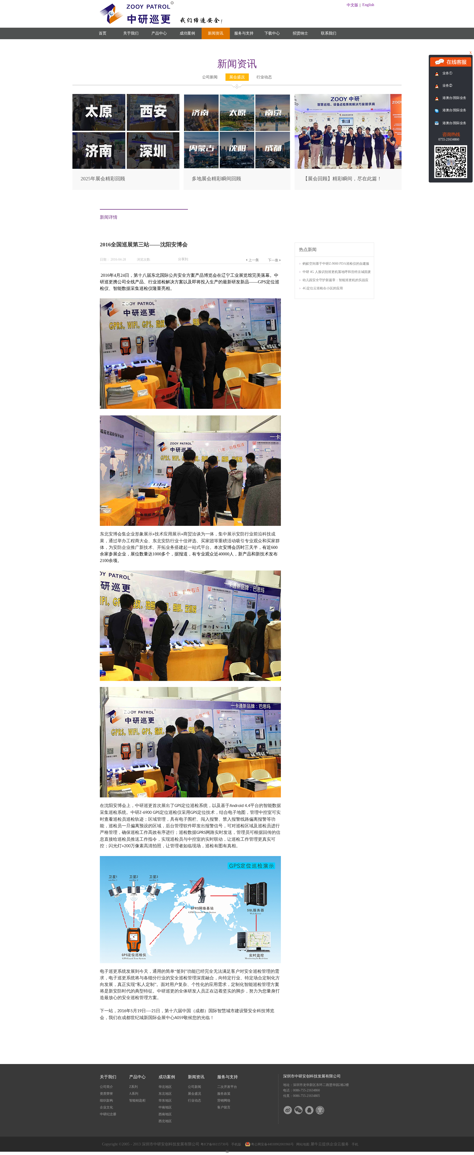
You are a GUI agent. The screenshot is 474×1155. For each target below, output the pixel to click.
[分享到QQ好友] (312, 1110)
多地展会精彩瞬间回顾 (216, 178)
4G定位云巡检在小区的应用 (323, 288)
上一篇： (252, 260)
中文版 (352, 5)
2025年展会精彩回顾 (103, 178)
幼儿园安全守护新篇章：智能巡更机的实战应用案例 (335, 280)
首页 (102, 33)
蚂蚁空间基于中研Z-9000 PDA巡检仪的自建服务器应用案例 (336, 264)
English (368, 5)
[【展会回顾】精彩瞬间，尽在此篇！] (348, 96)
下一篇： (274, 260)
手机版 (235, 1144)
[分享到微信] (302, 1110)
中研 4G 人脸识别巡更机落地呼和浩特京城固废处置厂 (337, 272)
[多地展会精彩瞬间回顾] (237, 96)
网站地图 (302, 1144)
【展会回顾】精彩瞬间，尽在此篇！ (342, 178)
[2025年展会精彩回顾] (125, 96)
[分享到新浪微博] (291, 1110)
